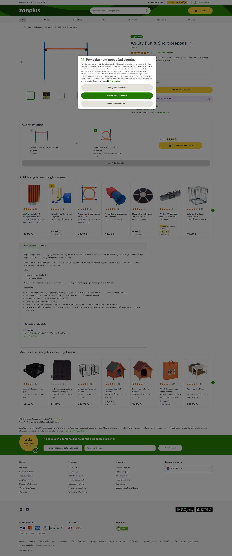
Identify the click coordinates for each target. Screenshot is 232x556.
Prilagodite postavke (117, 87)
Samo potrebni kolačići (117, 103)
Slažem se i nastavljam (117, 95)
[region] (117, 82)
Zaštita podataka (114, 81)
